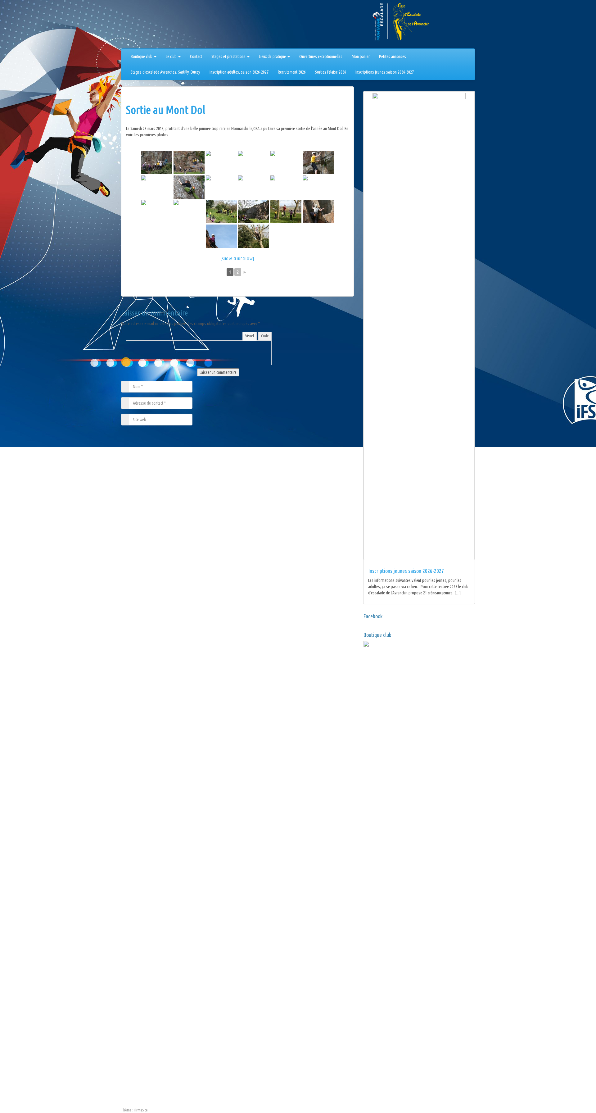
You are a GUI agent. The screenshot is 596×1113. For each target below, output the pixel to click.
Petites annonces (392, 56)
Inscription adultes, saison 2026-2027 (239, 72)
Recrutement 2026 (292, 72)
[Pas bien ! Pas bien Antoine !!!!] (221, 187)
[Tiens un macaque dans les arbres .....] (253, 236)
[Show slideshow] (237, 259)
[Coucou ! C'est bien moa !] (221, 236)
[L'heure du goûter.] (221, 211)
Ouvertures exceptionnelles (320, 56)
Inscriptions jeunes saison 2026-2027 (384, 72)
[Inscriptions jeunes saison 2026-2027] (419, 325)
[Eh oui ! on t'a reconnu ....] (253, 187)
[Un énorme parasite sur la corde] (285, 187)
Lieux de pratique (273, 56)
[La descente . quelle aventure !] (156, 211)
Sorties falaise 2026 (330, 72)
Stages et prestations (228, 56)
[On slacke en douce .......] (285, 162)
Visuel (249, 336)
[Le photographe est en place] (318, 187)
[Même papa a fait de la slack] (285, 211)
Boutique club (142, 56)
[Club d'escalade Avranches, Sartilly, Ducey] (144, 25)
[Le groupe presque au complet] (253, 211)
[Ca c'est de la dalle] (189, 187)
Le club (172, 56)
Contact (196, 56)
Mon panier (361, 56)
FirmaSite (141, 1110)
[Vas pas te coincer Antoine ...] (318, 211)
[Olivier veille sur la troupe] (156, 162)
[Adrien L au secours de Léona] (189, 211)
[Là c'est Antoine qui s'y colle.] (189, 162)
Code (265, 336)
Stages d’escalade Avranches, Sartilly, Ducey (165, 72)
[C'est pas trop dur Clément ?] (253, 162)
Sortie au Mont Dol (165, 109)
